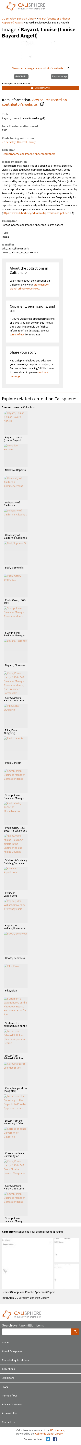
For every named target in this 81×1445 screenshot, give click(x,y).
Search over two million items (23, 1325)
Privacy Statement (12, 1405)
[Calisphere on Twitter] (48, 1439)
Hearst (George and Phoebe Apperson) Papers (28, 154)
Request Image (59, 76)
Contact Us (8, 1422)
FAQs (5, 1387)
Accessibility (9, 1413)
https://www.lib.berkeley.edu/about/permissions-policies (36, 213)
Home (5, 1342)
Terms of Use (9, 1396)
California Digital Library (49, 1434)
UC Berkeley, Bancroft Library (19, 19)
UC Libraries (57, 1430)
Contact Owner (42, 88)
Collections (8, 1369)
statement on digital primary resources (29, 287)
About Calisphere (12, 1351)
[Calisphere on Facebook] (55, 1439)
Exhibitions (8, 1378)
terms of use (17, 335)
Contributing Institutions (16, 1360)
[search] (75, 1331)
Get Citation (21, 76)
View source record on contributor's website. (34, 102)
